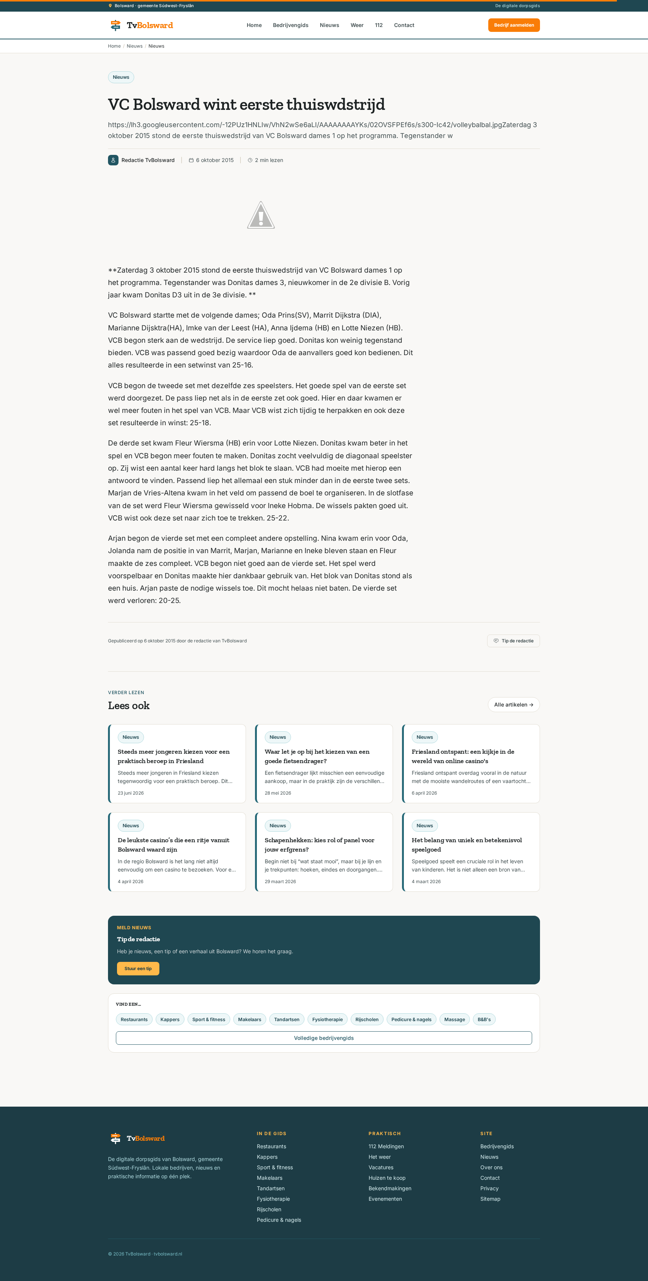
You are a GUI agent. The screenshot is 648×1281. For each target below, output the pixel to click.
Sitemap (490, 1199)
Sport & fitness (208, 1019)
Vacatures (381, 1167)
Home (254, 25)
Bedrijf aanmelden (514, 25)
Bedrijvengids (291, 25)
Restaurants (134, 1019)
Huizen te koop (387, 1177)
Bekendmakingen (390, 1188)
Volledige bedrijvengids (324, 1038)
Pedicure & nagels (412, 1019)
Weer (357, 25)
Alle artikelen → (514, 704)
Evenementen (385, 1199)
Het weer (380, 1157)
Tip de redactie (518, 641)
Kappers (170, 1019)
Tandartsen (287, 1019)
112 (379, 25)
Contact (404, 25)
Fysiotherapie (327, 1019)
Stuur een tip (138, 968)
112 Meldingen (386, 1146)
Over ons (491, 1167)
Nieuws (329, 25)
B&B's (484, 1019)
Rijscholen (367, 1019)
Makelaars (249, 1019)
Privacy (489, 1188)
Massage (454, 1019)
